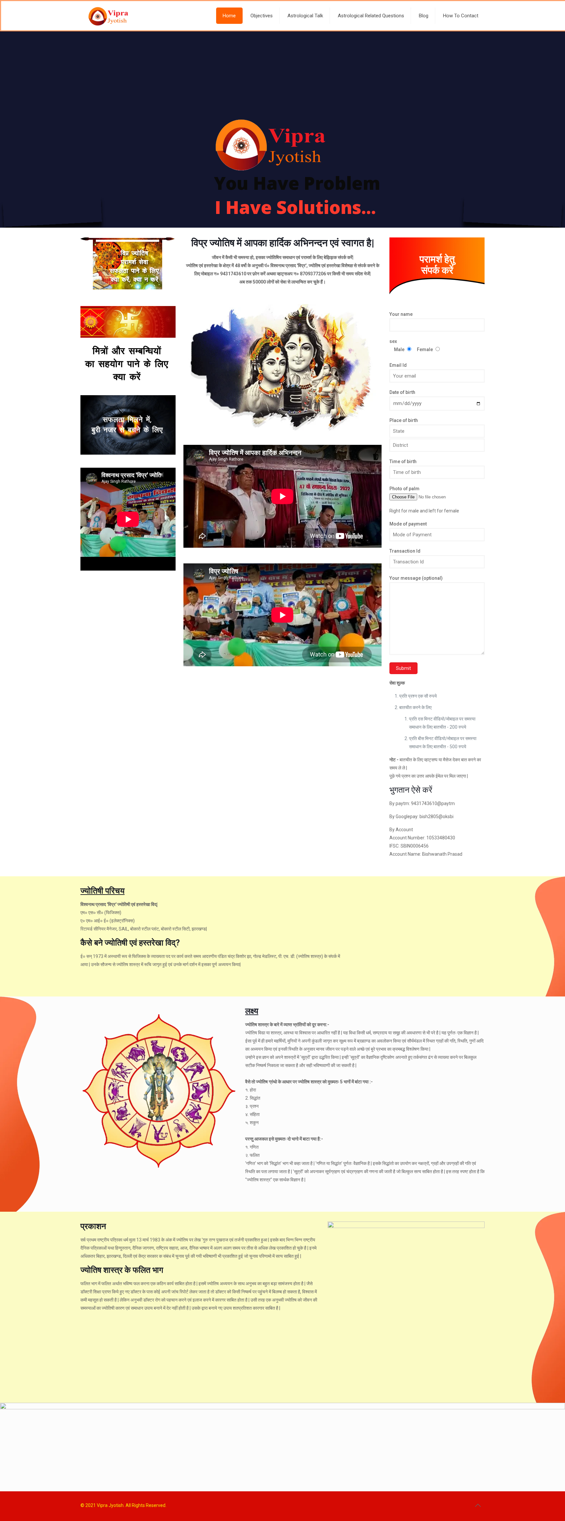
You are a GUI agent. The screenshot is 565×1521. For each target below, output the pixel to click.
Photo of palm (404, 488)
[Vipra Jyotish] (108, 15)
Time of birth (403, 461)
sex (411, 345)
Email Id (398, 365)
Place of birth (403, 420)
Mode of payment (408, 523)
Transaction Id (404, 551)
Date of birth (402, 392)
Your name (401, 314)
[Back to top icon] (478, 1505)
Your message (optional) (416, 578)
